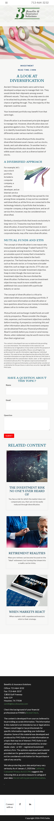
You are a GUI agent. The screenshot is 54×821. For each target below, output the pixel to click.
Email (8, 400)
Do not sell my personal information (29, 778)
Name (8, 385)
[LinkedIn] (30, 806)
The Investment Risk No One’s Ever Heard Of (27, 491)
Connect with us (10, 805)
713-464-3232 (40, 2)
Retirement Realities (27, 553)
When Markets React (27, 612)
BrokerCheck (32, 712)
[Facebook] (19, 806)
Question (8, 415)
